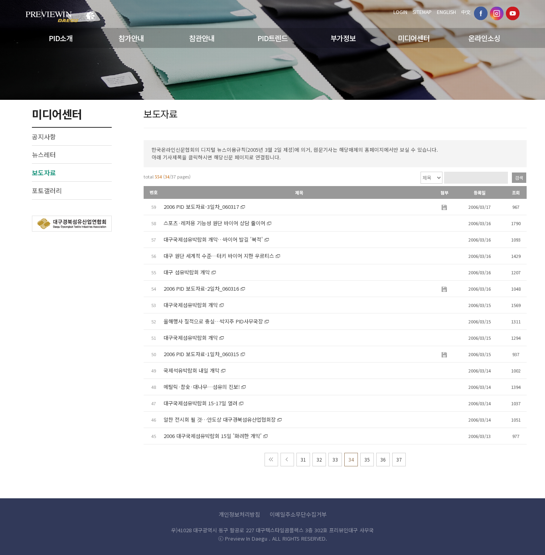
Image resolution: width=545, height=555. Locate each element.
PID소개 (61, 38)
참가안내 (131, 38)
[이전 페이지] (287, 459)
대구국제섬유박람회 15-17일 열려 (200, 403)
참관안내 (202, 38)
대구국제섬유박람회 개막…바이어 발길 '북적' (213, 239)
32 (319, 459)
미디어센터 (414, 38)
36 (383, 459)
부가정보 (343, 38)
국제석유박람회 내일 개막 (191, 370)
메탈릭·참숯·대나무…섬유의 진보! (202, 386)
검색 (519, 177)
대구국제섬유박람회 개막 (191, 305)
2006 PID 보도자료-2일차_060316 (201, 288)
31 (303, 459)
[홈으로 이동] (61, 14)
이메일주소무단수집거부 (298, 514)
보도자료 (44, 172)
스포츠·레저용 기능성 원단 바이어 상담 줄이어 (214, 223)
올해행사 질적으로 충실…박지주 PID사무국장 (213, 321)
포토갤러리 (47, 190)
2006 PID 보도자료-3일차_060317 (201, 206)
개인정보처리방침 (239, 514)
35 (367, 459)
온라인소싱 (484, 38)
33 (335, 459)
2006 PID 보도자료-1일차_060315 (201, 354)
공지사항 (44, 136)
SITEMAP (422, 11)
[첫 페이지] (271, 459)
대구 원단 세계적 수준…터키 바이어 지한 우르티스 (219, 256)
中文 (466, 11)
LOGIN (400, 11)
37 (399, 459)
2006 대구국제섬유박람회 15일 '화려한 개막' (213, 436)
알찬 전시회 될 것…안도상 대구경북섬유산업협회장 (220, 419)
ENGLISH (446, 11)
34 (351, 459)
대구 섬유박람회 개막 (187, 272)
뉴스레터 (44, 154)
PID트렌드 (272, 38)
